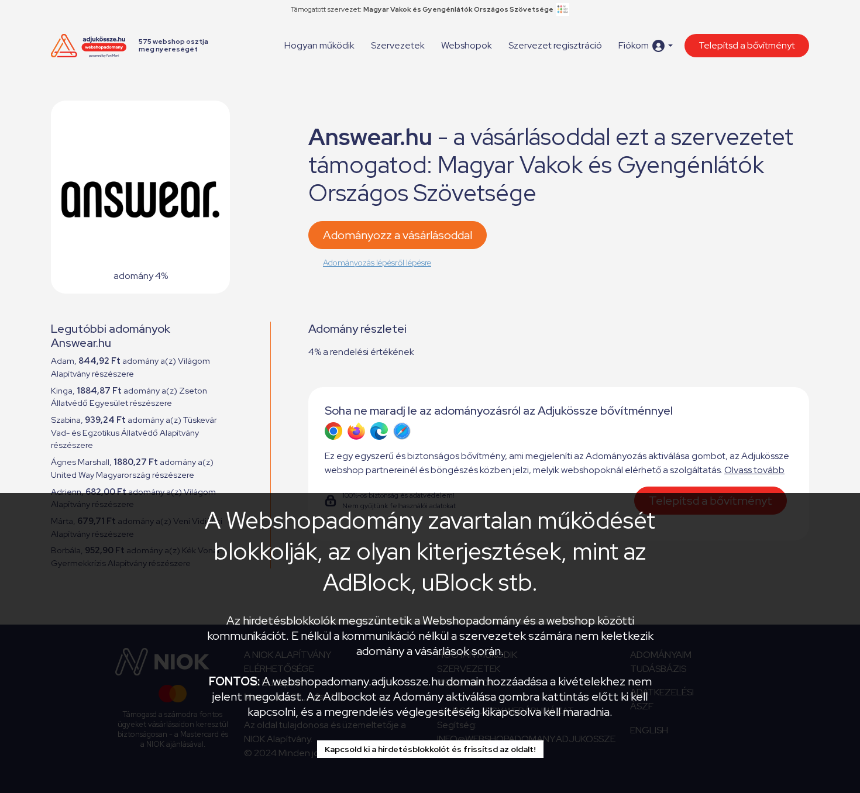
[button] (645, 46)
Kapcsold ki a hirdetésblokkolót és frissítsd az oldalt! (430, 749)
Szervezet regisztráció (555, 45)
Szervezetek (398, 45)
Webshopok (466, 45)
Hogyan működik (319, 45)
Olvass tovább (754, 470)
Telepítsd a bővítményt (747, 45)
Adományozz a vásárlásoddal (397, 235)
